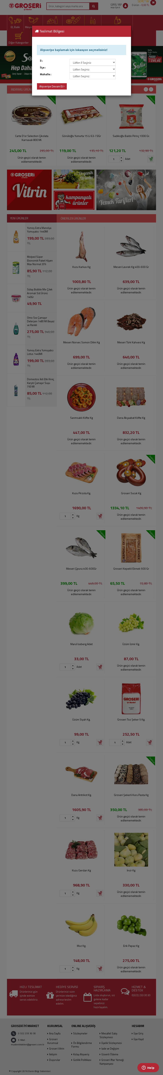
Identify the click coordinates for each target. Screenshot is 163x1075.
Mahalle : (45, 74)
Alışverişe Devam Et (51, 86)
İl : (41, 61)
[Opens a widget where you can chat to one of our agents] (148, 1068)
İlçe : (43, 67)
